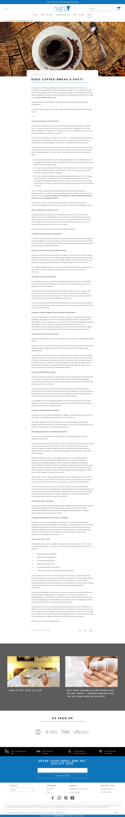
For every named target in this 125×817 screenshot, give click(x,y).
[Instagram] (59, 798)
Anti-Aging (79, 15)
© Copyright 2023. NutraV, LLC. (17, 813)
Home (7, 20)
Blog (90, 15)
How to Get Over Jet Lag (25, 690)
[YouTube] (72, 798)
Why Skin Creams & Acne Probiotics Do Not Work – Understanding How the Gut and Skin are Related (90, 693)
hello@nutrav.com (106, 789)
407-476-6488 (105, 792)
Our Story (50, 789)
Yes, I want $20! (62, 776)
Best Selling (46, 15)
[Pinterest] (66, 798)
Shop (35, 15)
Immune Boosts (63, 15)
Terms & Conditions (47, 813)
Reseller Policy (60, 813)
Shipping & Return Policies (78, 789)
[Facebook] (52, 798)
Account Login (74, 792)
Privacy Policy (34, 813)
